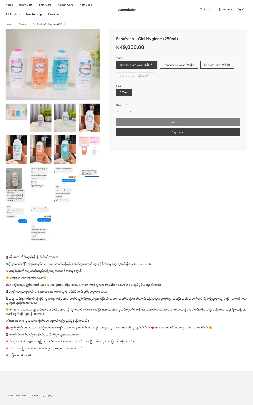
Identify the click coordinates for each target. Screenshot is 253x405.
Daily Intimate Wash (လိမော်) (137, 65)
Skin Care (45, 4)
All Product (13, 14)
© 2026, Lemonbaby (16, 395)
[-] (117, 111)
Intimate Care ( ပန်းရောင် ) (135, 76)
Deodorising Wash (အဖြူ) (179, 65)
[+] (130, 111)
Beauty (22, 24)
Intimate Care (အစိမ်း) (217, 65)
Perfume (53, 14)
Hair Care (85, 4)
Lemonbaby (126, 9)
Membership (34, 14)
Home (9, 4)
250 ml (124, 92)
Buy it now (178, 132)
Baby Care (26, 4)
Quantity (121, 105)
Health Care (65, 4)
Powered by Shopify (42, 395)
